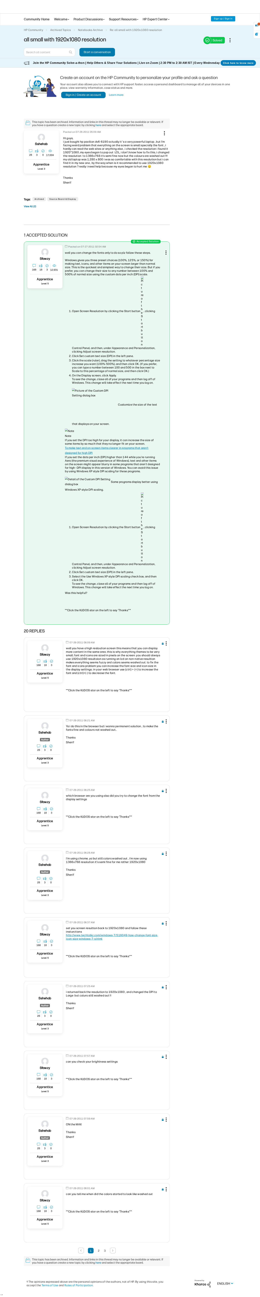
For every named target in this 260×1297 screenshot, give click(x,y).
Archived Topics (60, 30)
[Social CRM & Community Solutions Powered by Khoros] (203, 1283)
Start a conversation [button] (97, 52)
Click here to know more (238, 63)
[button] (164, 132)
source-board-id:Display (62, 199)
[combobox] (49, 52)
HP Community (33, 30)
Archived (39, 199)
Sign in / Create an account (83, 95)
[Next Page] (113, 1250)
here (98, 125)
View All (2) (30, 206)
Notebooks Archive (90, 30)
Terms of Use (50, 1285)
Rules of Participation (78, 1285)
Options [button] (232, 40)
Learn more (116, 95)
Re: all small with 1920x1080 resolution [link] (136, 30)
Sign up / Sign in (223, 18)
